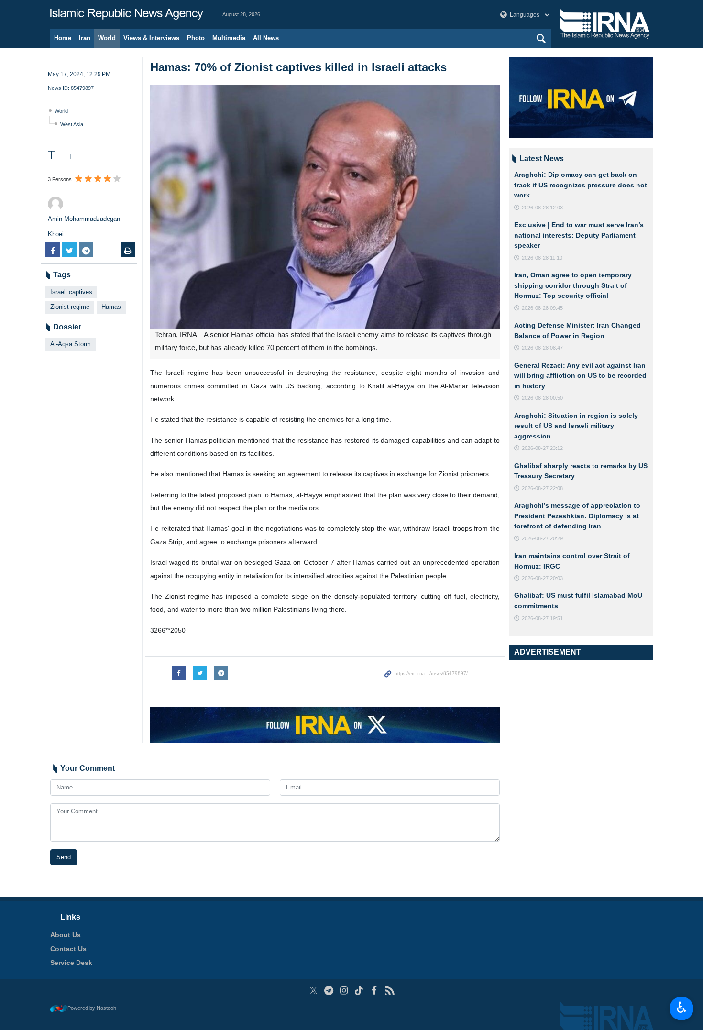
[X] (313, 991)
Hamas (111, 306)
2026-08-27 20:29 (542, 538)
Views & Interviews (151, 38)
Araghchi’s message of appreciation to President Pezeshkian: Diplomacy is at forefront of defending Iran (577, 516)
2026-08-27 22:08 (542, 488)
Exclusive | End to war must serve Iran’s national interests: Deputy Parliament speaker (579, 235)
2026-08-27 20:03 (542, 578)
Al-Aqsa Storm (70, 344)
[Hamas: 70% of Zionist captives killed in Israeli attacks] (325, 207)
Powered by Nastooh (91, 1008)
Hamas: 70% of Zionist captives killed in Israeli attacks (298, 67)
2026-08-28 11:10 (542, 258)
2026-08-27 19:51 (542, 618)
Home (62, 38)
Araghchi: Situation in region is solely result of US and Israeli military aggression (576, 426)
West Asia (71, 124)
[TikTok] (359, 991)
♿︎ (682, 1007)
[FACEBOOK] (374, 991)
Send (63, 857)
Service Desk (71, 962)
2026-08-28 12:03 (542, 207)
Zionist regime (69, 306)
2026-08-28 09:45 (542, 308)
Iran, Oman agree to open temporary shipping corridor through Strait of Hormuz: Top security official (573, 285)
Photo (196, 38)
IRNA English (126, 14)
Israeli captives (71, 292)
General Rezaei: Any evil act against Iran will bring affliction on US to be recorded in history (580, 376)
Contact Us (68, 949)
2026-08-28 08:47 (542, 348)
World (107, 38)
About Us (65, 935)
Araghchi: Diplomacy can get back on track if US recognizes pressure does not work (580, 185)
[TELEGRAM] (328, 991)
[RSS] (389, 991)
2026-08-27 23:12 (542, 448)
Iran (84, 38)
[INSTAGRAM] (344, 991)
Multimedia (228, 38)
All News (266, 38)
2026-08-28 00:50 (542, 398)
